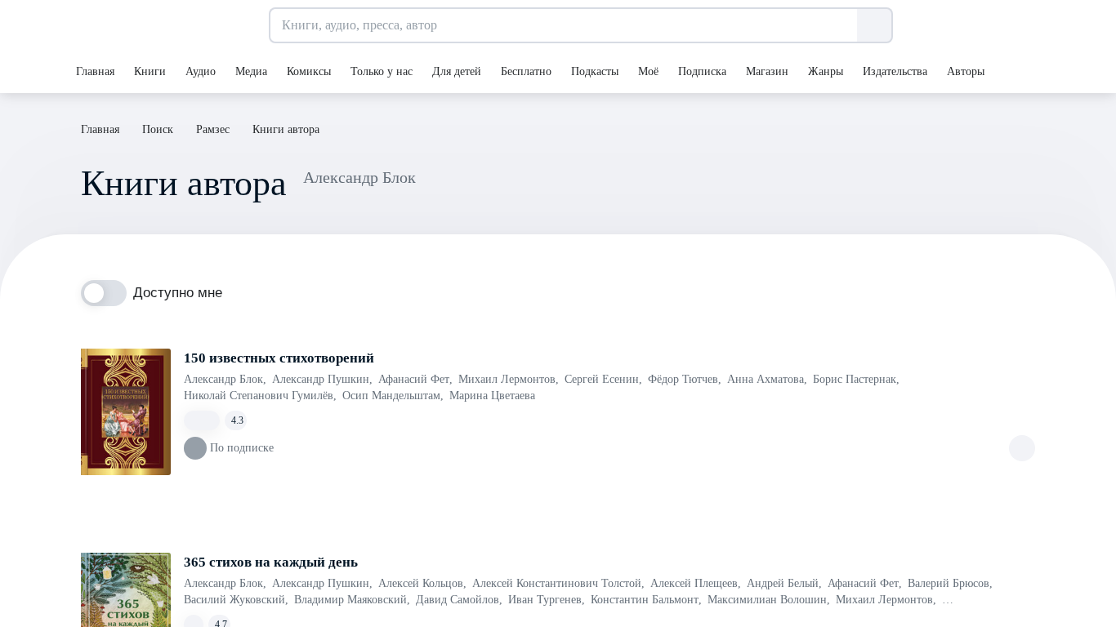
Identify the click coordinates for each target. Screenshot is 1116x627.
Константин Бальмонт (646, 600)
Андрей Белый (784, 583)
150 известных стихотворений (279, 358)
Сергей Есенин (603, 379)
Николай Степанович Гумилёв (260, 395)
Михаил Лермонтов (508, 379)
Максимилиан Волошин (769, 600)
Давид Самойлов (459, 600)
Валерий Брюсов (950, 583)
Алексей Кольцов (422, 583)
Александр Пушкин (322, 379)
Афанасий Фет (415, 379)
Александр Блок (225, 379)
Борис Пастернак (856, 379)
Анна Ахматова (767, 379)
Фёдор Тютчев (684, 379)
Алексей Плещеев (695, 583)
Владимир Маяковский (352, 600)
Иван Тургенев (546, 600)
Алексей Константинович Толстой (558, 583)
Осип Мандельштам (393, 395)
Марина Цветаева (492, 395)
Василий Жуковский (236, 600)
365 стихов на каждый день (271, 562)
